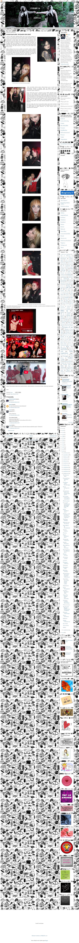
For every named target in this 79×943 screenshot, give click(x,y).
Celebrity (69, 273)
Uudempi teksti (9, 435)
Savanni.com (63, 238)
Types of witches (67, 361)
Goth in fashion (69, 294)
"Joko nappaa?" (64, 200)
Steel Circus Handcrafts (66, 240)
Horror (71, 302)
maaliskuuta (66, 471)
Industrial (69, 306)
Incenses (62, 306)
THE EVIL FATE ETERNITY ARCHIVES (67, 381)
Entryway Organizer (69, 387)
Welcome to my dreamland (66, 523)
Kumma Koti (64, 414)
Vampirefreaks (64, 139)
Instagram (63, 128)
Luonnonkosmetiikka (65, 233)
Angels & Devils (64, 215)
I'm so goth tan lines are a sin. (66, 479)
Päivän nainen (66, 501)
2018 (63, 436)
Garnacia (62, 292)
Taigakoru (63, 243)
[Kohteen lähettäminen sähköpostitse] (15, 392)
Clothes (68, 274)
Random (62, 341)
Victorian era (70, 363)
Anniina (10, 404)
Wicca (68, 370)
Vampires (63, 363)
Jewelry (68, 309)
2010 (63, 632)
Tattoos (71, 355)
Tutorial (70, 360)
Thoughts (65, 356)
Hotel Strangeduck (66, 588)
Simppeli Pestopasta (69, 406)
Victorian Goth (66, 364)
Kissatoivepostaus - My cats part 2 (66, 551)
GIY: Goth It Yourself (66, 385)
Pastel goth (63, 324)
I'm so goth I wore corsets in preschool (66, 498)
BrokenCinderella (12, 399)
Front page (9, 28)
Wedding (63, 367)
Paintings (71, 321)
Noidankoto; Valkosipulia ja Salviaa (67, 404)
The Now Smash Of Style (65, 592)
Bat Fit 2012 (63, 263)
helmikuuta (66, 473)
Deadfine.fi (63, 222)
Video (62, 366)
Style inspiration (67, 352)
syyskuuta (65, 459)
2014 (63, 445)
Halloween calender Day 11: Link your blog (69, 648)
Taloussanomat (66, 605)
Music (62, 317)
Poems (63, 339)
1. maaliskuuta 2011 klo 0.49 (14, 422)
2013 (63, 447)
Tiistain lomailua (65, 530)
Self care (69, 343)
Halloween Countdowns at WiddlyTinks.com (39, 935)
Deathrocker (66, 279)
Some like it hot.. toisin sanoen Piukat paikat (66, 581)
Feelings (68, 286)
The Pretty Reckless (65, 520)
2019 (63, 434)
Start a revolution (66, 616)
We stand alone (68, 396)
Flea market (68, 289)
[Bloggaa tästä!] (16, 392)
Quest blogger (68, 339)
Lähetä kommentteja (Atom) (33, 439)
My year (62, 319)
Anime (66, 260)
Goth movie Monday (65, 296)
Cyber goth (70, 277)
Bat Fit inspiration (65, 266)
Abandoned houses (64, 257)
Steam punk (64, 349)
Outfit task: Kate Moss (68, 653)
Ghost (67, 292)
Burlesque (62, 273)
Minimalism (63, 315)
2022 (63, 428)
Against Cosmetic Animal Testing (33, 28)
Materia (62, 312)
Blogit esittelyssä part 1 (66, 536)
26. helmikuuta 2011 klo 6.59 (14, 407)
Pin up (71, 338)
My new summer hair (69, 641)
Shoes (67, 346)
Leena (10, 409)
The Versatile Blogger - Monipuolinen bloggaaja (66, 608)
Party (11, 394)
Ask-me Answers (68, 261)
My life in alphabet (68, 318)
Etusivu (31, 435)
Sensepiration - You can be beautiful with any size (66, 575)
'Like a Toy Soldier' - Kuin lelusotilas (66, 596)
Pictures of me (15, 394)
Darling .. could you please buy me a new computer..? (66, 515)
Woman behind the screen (19, 28)
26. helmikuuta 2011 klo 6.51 (14, 402)
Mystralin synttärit (65, 571)
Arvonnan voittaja (65, 558)
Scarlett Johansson (66, 543)
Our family (64, 321)
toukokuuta (66, 467)
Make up (64, 311)
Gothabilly (66, 297)
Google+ (62, 123)
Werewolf (64, 368)
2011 (63, 451)
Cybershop (63, 220)
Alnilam (62, 213)
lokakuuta (65, 457)
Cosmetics (64, 277)
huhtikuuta (66, 469)
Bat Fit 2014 (70, 263)
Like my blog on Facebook (66, 144)
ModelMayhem (64, 130)
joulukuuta (65, 453)
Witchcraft (68, 371)
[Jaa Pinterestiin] (20, 392)
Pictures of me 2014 (67, 331)
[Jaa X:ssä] (18, 392)
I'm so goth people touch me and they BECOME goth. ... (66, 505)
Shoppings (63, 348)
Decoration (63, 280)
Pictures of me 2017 (66, 335)
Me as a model (65, 314)
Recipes (67, 340)
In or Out (68, 305)
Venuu (62, 247)
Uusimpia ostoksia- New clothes (66, 602)
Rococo (69, 342)
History (62, 302)
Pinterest (63, 135)
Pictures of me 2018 (66, 336)
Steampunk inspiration (66, 540)
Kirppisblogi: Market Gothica (65, 203)
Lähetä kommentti (11, 430)
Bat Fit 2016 (64, 264)
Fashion (69, 284)
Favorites (62, 286)
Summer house (63, 354)
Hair (71, 297)
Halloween (65, 299)
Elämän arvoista (65, 554)
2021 (63, 430)
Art (70, 260)
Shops (70, 348)
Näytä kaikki (71, 422)
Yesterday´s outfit (65, 568)
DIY (70, 280)
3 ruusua (65, 560)
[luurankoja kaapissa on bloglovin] (65, 187)
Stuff (62, 351)
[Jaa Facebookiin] (19, 392)
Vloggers (69, 366)
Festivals (62, 287)
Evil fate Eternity (65, 379)
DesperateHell (65, 394)
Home (65, 302)
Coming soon (63, 276)
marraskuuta (66, 455)
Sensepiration (64, 345)
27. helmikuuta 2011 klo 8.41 (14, 415)
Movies (68, 315)
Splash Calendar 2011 (66, 621)
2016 (63, 441)
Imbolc (64, 627)
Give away (65, 293)
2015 (63, 443)
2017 (63, 439)
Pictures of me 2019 (64, 338)
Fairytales (64, 284)
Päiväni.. (65, 533)
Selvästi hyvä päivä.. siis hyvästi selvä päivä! (66, 492)
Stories (70, 349)
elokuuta (65, 461)
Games (69, 290)
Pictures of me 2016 (68, 333)
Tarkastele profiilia (65, 64)
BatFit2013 (63, 267)
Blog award (65, 268)
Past (69, 323)
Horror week (65, 303)
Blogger (46, 940)
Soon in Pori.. (66, 625)
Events (71, 283)
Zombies (62, 373)
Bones (64, 271)
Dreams (68, 281)
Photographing (70, 324)
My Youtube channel (65, 132)
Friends (62, 290)
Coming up (70, 276)
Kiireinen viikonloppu (66, 613)
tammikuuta (66, 630)
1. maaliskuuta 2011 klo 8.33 (14, 428)
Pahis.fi (62, 236)
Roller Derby (63, 343)
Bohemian (70, 270)
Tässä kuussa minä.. (66, 475)
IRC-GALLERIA (64, 125)
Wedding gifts (70, 367)
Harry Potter (68, 300)
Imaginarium (66, 585)
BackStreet (63, 217)
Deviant (62, 227)
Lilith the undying (65, 206)
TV (61, 361)
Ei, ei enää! (65, 623)
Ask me (62, 261)
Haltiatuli (63, 229)
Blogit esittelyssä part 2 (66, 511)
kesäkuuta (65, 465)
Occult (71, 320)
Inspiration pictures (65, 307)
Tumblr (62, 137)
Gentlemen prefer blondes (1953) (66, 484)
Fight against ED (67, 288)
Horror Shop (63, 231)
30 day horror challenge (65, 254)
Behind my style (69, 267)
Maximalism (69, 312)
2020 (63, 432)
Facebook (63, 119)
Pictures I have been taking (67, 325)
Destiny (62, 224)
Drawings (63, 281)
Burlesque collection (65, 563)
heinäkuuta (66, 463)
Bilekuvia (65, 618)
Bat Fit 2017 (70, 264)
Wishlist (62, 371)
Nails (67, 320)
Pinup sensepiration (66, 488)
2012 (63, 449)
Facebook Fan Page (65, 121)
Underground (64, 245)
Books (69, 271)
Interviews (63, 309)
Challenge (63, 274)
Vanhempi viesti (53, 435)
